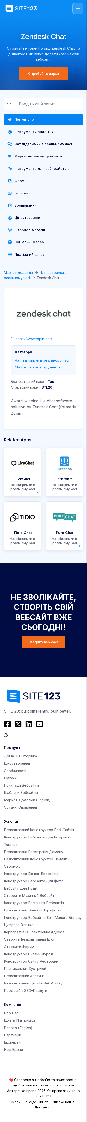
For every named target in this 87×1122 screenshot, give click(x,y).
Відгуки (10, 778)
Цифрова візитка (18, 924)
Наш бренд (13, 1049)
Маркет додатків (18, 272)
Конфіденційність (37, 1102)
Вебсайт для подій (21, 888)
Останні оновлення (20, 807)
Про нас (11, 1013)
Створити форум (19, 946)
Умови (16, 1102)
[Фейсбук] (8, 724)
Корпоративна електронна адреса (34, 932)
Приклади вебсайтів (21, 785)
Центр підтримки (19, 1020)
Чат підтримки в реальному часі (42, 360)
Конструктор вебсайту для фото (34, 881)
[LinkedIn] (29, 724)
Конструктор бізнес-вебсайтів (31, 873)
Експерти (12, 1042)
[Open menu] (77, 8)
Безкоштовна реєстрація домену (33, 851)
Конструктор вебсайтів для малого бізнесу (43, 917)
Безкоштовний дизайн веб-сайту (33, 983)
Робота (18, 1027)
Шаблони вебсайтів (21, 792)
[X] (18, 724)
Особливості (15, 770)
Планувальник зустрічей (25, 968)
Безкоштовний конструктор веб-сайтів (39, 830)
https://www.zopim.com (34, 339)
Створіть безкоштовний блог (29, 939)
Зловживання (63, 1102)
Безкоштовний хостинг (24, 976)
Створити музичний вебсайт (29, 895)
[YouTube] (39, 724)
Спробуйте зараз (43, 73)
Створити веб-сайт (43, 642)
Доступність (44, 1107)
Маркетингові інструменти (37, 367)
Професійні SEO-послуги (25, 990)
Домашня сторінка (20, 756)
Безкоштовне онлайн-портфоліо (32, 910)
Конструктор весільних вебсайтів (34, 903)
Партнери (12, 1035)
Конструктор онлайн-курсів (28, 954)
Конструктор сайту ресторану (31, 961)
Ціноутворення (17, 763)
